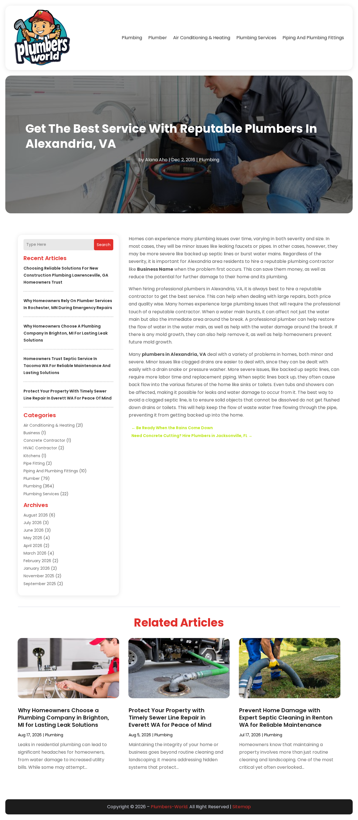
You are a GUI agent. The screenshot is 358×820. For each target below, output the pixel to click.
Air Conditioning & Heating (201, 37)
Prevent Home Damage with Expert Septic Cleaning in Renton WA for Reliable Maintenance (286, 717)
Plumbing (132, 37)
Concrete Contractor (44, 440)
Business (31, 433)
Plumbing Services (256, 37)
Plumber (157, 37)
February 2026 (37, 561)
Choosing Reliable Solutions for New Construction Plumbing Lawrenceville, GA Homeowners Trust (65, 275)
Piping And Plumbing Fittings (313, 37)
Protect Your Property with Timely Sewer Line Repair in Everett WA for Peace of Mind (170, 717)
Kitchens (31, 456)
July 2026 (32, 522)
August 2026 (35, 515)
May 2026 (32, 538)
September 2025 (39, 584)
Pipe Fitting (34, 463)
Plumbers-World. (169, 806)
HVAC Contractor (40, 448)
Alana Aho (156, 159)
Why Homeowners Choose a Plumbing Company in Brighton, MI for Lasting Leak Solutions (65, 333)
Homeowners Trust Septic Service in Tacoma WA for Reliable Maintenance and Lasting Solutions (66, 365)
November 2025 (38, 576)
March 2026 (34, 553)
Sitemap (241, 806)
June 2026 (33, 530)
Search (103, 244)
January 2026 (36, 568)
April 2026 (32, 545)
